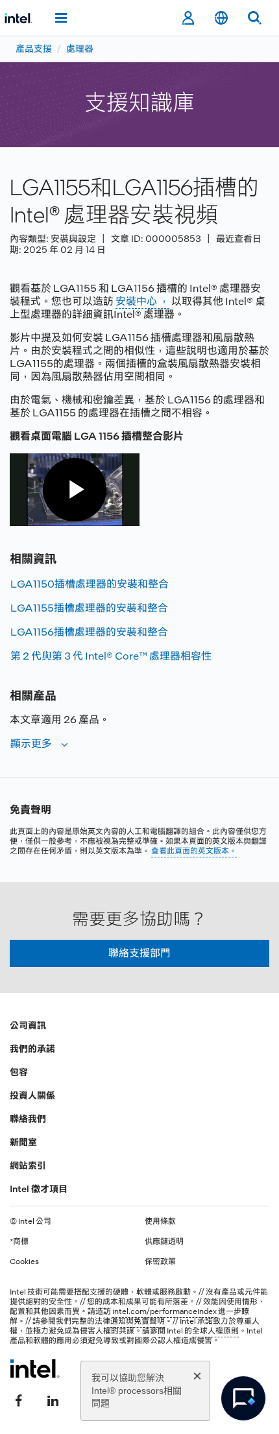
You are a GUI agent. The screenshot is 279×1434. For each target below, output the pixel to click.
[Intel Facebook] (19, 1399)
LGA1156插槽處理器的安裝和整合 (89, 632)
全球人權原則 (215, 1331)
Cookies (24, 1261)
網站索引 (28, 1165)
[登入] (187, 18)
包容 (19, 1072)
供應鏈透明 (164, 1241)
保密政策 (160, 1261)
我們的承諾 (32, 1049)
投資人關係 (32, 1095)
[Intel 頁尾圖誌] (35, 1368)
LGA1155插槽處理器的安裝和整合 (89, 608)
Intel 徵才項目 (38, 1189)
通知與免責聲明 (137, 1321)
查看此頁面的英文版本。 (194, 851)
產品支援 (34, 48)
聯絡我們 (28, 1119)
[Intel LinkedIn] (52, 1399)
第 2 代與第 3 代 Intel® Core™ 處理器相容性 (111, 656)
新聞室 (23, 1142)
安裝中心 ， (142, 301)
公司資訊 (28, 1025)
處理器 (79, 48)
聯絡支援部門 (139, 953)
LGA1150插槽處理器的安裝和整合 (89, 584)
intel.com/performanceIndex (164, 1311)
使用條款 (160, 1221)
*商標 (19, 1241)
